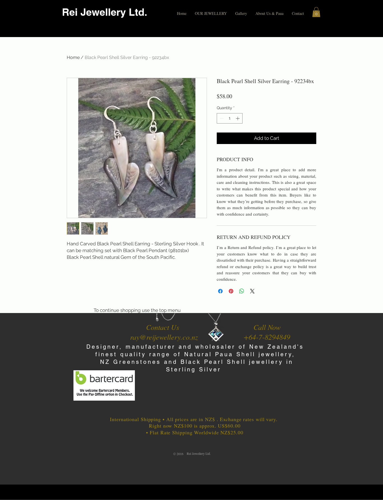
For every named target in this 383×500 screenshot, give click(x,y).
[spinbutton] (230, 118)
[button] (211, 13)
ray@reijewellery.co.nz (164, 337)
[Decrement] (221, 118)
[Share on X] (252, 291)
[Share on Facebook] (220, 291)
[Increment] (238, 118)
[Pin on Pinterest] (231, 291)
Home (73, 57)
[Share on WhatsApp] (241, 291)
